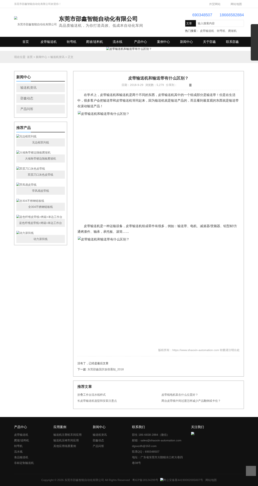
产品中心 (140, 41)
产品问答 (26, 109)
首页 (25, 41)
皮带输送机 (207, 30)
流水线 (117, 41)
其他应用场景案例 (64, 446)
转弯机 (221, 30)
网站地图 (236, 4)
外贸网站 (215, 4)
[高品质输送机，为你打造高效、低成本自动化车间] (35, 22)
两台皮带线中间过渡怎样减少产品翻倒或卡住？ (191, 400)
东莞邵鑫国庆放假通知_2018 (105, 369)
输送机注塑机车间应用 (67, 434)
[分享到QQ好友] (184, 85)
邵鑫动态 (26, 98)
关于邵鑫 (209, 41)
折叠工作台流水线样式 (91, 394)
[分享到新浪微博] (178, 85)
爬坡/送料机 (94, 41)
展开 (254, 44)
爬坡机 (232, 30)
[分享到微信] (187, 85)
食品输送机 (21, 457)
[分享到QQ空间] (181, 85)
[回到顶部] (251, 471)
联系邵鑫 (232, 41)
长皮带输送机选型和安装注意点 (97, 400)
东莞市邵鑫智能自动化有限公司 (84, 480)
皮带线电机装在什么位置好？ (179, 394)
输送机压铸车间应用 (66, 440)
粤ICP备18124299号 (145, 480)
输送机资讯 (57, 57)
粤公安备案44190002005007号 (183, 480)
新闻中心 (186, 41)
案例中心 (163, 41)
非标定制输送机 (24, 462)
